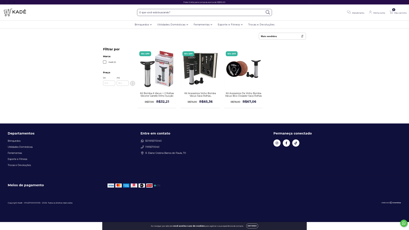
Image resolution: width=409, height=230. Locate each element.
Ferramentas (202, 24)
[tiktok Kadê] (14, 2)
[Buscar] (268, 12)
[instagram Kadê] (4, 2)
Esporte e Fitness (229, 24)
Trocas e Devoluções (261, 24)
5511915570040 (153, 140)
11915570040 (152, 147)
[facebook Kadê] (9, 2)
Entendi (252, 226)
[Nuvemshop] (391, 203)
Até (118, 78)
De (104, 78)
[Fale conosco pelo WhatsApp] (403, 223)
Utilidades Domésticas (171, 24)
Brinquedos (142, 24)
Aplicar (132, 83)
